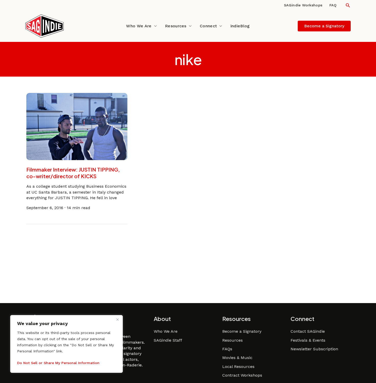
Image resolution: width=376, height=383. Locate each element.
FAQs (227, 348)
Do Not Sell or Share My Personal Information (58, 363)
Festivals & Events (308, 340)
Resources (175, 25)
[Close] (117, 319)
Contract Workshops (242, 375)
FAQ (332, 5)
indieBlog (240, 25)
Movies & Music (237, 357)
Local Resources (238, 366)
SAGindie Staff (168, 340)
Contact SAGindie (308, 331)
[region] (66, 344)
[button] (348, 5)
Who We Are (138, 25)
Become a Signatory (241, 331)
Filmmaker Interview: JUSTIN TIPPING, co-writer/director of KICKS (73, 172)
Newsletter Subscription (314, 348)
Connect (208, 25)
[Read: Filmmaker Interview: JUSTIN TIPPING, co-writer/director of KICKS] (76, 126)
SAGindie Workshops (303, 5)
